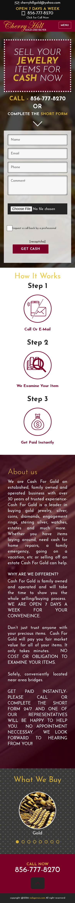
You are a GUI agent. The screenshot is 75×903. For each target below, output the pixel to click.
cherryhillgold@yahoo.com (40, 3)
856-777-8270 (40, 15)
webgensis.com (37, 898)
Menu (65, 25)
